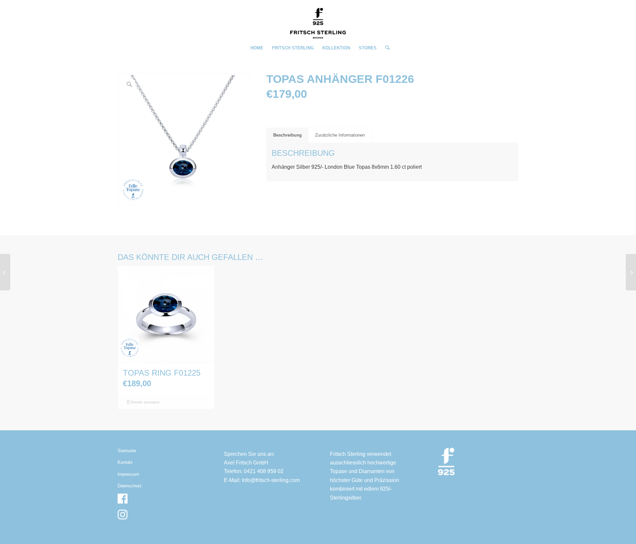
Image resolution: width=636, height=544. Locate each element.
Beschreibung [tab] (287, 135)
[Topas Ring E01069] (631, 272)
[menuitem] (257, 48)
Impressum (128, 474)
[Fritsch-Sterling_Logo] (318, 23)
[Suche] (385, 48)
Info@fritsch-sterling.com (271, 480)
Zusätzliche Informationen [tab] (340, 135)
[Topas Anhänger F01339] (5, 272)
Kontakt (125, 462)
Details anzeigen (145, 402)
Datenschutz (130, 485)
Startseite (127, 450)
